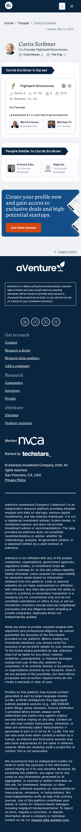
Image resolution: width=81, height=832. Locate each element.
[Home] (8, 6)
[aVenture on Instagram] (56, 322)
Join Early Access (23, 228)
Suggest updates (67, 251)
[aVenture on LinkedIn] (25, 322)
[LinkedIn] (70, 86)
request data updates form (50, 820)
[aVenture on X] (46, 322)
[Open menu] (72, 6)
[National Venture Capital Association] (31, 441)
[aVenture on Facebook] (35, 322)
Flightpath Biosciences (52, 49)
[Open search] (62, 6)
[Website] (64, 86)
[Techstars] (37, 454)
